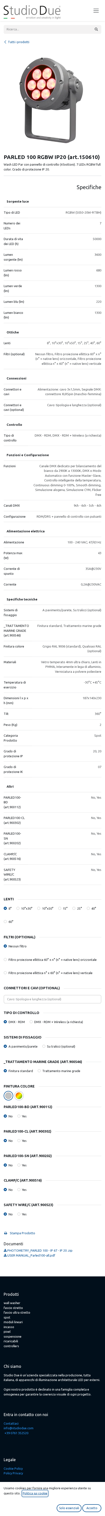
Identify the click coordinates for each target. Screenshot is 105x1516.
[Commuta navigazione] (96, 10)
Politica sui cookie (35, 1493)
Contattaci (11, 1423)
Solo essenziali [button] (69, 1508)
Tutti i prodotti (18, 42)
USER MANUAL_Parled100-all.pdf (31, 1255)
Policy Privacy (13, 1473)
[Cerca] (96, 29)
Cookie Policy (13, 1468)
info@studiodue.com (18, 1428)
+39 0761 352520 (16, 1433)
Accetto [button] (91, 1508)
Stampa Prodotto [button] (22, 1233)
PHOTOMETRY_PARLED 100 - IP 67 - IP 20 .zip (40, 1250)
